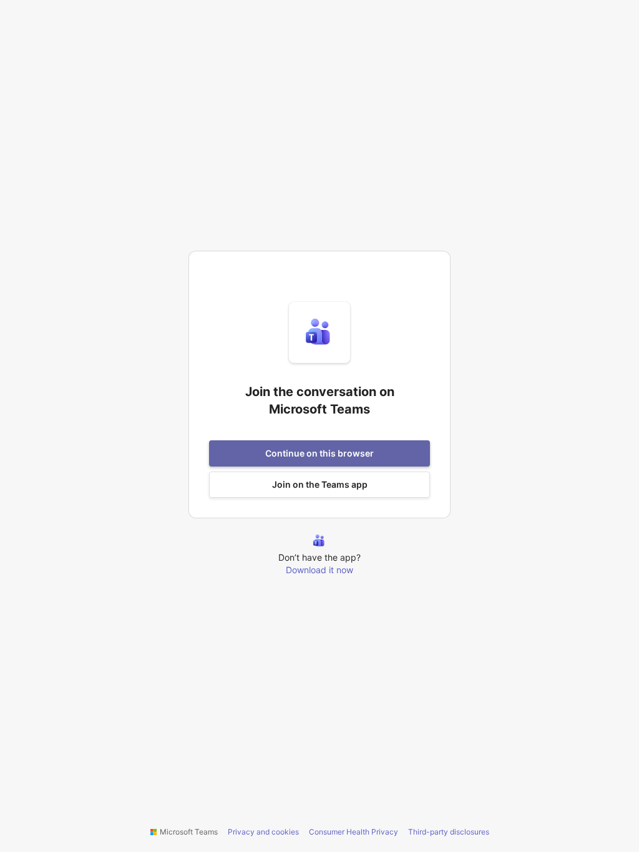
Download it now (319, 569)
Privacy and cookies (263, 831)
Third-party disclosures (448, 831)
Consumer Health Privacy (353, 831)
